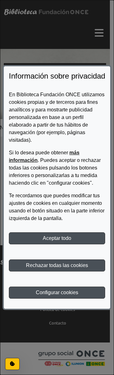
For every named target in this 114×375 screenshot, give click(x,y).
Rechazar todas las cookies (57, 265)
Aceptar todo (57, 238)
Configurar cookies (57, 292)
